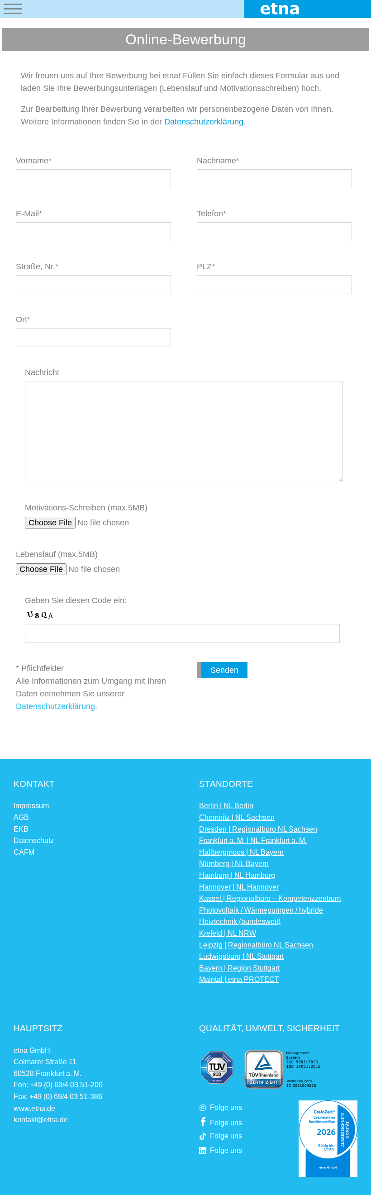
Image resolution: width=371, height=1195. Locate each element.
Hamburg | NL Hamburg (237, 875)
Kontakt (34, 784)
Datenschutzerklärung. (56, 706)
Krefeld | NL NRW (227, 933)
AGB (21, 817)
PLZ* (206, 266)
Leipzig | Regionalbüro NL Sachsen (256, 945)
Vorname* (34, 160)
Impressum (31, 805)
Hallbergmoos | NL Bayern (241, 852)
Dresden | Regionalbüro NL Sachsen (258, 829)
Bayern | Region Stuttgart (239, 968)
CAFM (24, 852)
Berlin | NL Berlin (226, 805)
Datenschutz (34, 840)
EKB (21, 829)
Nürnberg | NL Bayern (234, 863)
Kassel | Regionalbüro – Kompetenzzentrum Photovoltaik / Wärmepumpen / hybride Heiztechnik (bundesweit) (270, 910)
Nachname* (218, 160)
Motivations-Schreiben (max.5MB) (86, 507)
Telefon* (211, 213)
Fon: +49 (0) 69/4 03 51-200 (58, 1085)
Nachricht (42, 372)
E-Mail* (29, 213)
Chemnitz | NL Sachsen (237, 817)
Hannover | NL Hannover (239, 887)
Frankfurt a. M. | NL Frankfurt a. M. (253, 840)
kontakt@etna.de (41, 1120)
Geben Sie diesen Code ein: (76, 600)
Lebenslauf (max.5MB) (57, 554)
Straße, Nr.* (37, 266)
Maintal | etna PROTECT (239, 979)
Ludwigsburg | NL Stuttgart (241, 956)
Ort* (23, 319)
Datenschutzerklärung (203, 121)
